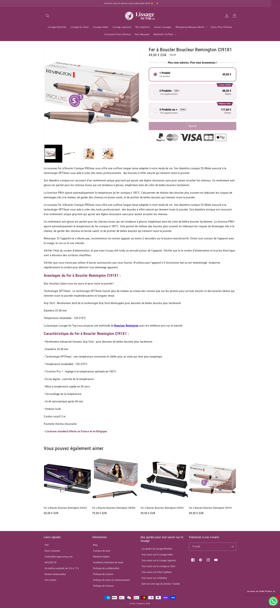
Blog (95, 544)
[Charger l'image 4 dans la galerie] (111, 153)
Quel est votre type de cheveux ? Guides (160, 583)
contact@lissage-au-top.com (59, 556)
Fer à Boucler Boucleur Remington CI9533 (162, 507)
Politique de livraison (103, 585)
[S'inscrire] (232, 547)
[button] (47, 16)
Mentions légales (101, 556)
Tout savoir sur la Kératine (154, 577)
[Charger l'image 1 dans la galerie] (53, 153)
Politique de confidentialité (106, 568)
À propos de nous (101, 550)
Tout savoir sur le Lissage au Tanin (158, 566)
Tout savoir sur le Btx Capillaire (156, 572)
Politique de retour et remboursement (111, 579)
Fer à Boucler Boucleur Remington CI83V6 (113, 507)
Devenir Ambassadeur (55, 574)
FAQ (47, 544)
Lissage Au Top (142, 604)
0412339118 (50, 562)
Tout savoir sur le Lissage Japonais (158, 560)
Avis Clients (50, 579)
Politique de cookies (103, 574)
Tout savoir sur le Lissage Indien (157, 554)
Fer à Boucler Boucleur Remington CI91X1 (210, 507)
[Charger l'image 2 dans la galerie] (72, 153)
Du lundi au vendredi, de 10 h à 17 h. (62, 568)
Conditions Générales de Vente (108, 562)
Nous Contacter (52, 550)
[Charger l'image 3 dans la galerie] (92, 153)
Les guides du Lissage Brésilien (156, 548)
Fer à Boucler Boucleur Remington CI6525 (65, 507)
